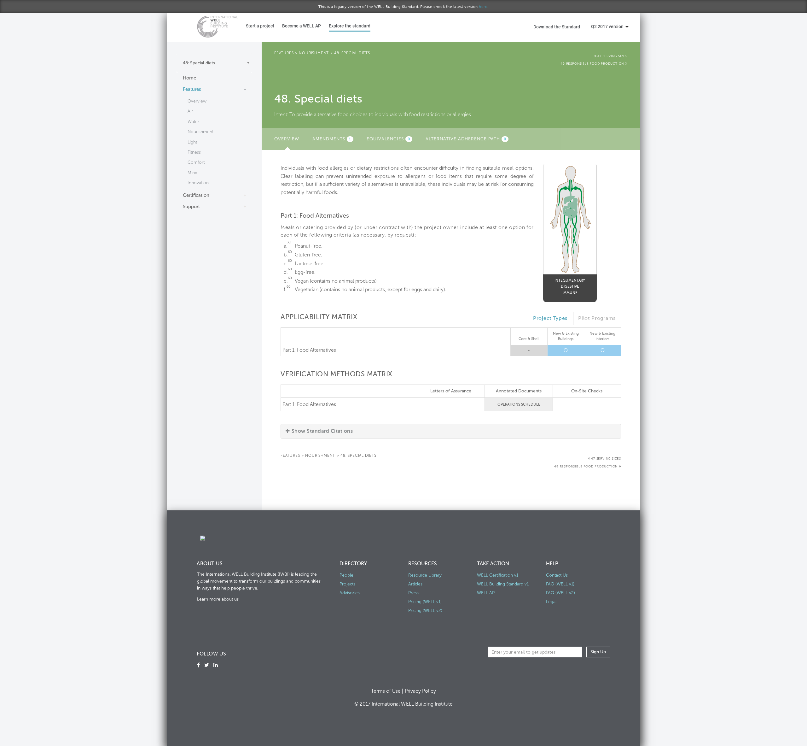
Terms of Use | (387, 691)
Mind (192, 172)
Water (193, 121)
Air (190, 111)
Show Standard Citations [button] (322, 431)
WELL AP (486, 593)
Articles (415, 584)
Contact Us (557, 575)
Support (191, 206)
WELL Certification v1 (497, 575)
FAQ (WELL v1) (560, 584)
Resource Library (425, 575)
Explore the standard (349, 26)
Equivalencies (388, 139)
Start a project (260, 26)
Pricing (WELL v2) (425, 610)
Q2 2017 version (607, 26)
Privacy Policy (420, 691)
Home (189, 78)
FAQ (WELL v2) (560, 593)
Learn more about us (218, 599)
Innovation (198, 182)
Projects (347, 584)
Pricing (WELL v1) (425, 601)
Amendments (331, 139)
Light (192, 142)
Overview (197, 101)
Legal (551, 601)
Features (192, 89)
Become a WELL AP (301, 26)
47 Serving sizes (612, 56)
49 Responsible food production (592, 64)
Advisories (350, 593)
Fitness (194, 152)
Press (413, 593)
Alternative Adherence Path (466, 139)
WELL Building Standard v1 (503, 584)
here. (484, 6)
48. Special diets (352, 53)
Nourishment (200, 131)
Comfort (196, 162)
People (346, 575)
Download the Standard (556, 27)
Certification (196, 195)
